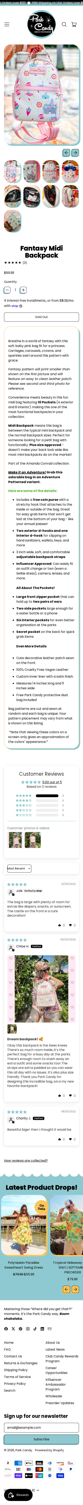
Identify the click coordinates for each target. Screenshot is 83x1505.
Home (8, 1342)
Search (9, 1390)
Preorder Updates (60, 1403)
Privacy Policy (15, 1383)
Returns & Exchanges (20, 1363)
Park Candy (24, 1450)
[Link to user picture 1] (41, 989)
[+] (23, 290)
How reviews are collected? (26, 1160)
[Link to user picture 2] (12, 1029)
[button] (64, 24)
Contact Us (13, 1356)
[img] (17, 884)
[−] (7, 290)
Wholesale (54, 1396)
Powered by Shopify (49, 1450)
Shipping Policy (16, 1370)
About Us (53, 1342)
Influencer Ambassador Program (56, 1384)
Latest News (55, 1349)
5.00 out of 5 (52, 782)
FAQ (7, 1349)
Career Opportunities (56, 1370)
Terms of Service (17, 1377)
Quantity (10, 282)
